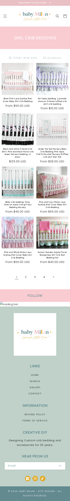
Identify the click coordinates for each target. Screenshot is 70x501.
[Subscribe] (59, 466)
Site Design (46, 491)
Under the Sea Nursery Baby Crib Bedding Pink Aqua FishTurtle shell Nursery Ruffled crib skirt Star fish (52, 153)
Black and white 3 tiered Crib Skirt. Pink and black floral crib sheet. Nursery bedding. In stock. (18, 153)
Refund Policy (35, 414)
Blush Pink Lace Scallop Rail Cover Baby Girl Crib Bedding (18, 99)
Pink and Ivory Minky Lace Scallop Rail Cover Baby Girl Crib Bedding (52, 204)
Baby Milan (27, 491)
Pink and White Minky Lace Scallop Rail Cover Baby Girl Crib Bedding (17, 255)
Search (35, 381)
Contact (35, 393)
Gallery (35, 387)
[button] (5, 16)
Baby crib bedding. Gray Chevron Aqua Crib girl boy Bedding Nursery (18, 204)
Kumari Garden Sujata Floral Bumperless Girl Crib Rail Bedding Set (52, 255)
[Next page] (53, 277)
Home (35, 375)
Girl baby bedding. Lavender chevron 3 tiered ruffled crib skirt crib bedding (52, 101)
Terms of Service (35, 420)
